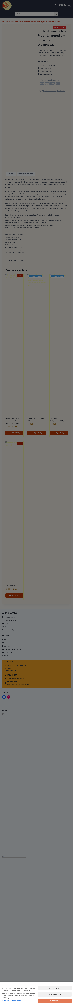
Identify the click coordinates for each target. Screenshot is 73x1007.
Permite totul (54, 1001)
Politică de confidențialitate (11, 1001)
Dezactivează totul (54, 994)
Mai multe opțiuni (54, 988)
